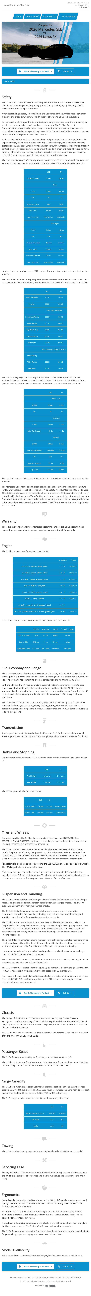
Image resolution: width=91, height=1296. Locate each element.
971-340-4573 (84, 7)
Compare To (49, 16)
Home (18, 16)
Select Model (32, 16)
